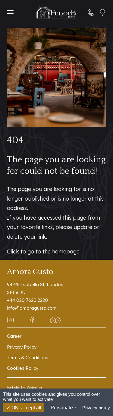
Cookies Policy (22, 368)
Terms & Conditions (27, 357)
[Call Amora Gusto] (91, 12)
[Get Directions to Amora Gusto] (102, 12)
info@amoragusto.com (32, 308)
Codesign (34, 387)
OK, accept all (25, 407)
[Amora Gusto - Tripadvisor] (55, 320)
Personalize (63, 407)
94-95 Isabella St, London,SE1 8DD (35, 288)
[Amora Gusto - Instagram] (10, 320)
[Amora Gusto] (56, 12)
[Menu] (10, 12)
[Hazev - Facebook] (32, 320)
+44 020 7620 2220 (27, 300)
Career (14, 336)
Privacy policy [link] (96, 407)
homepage (66, 251)
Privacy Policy (21, 347)
